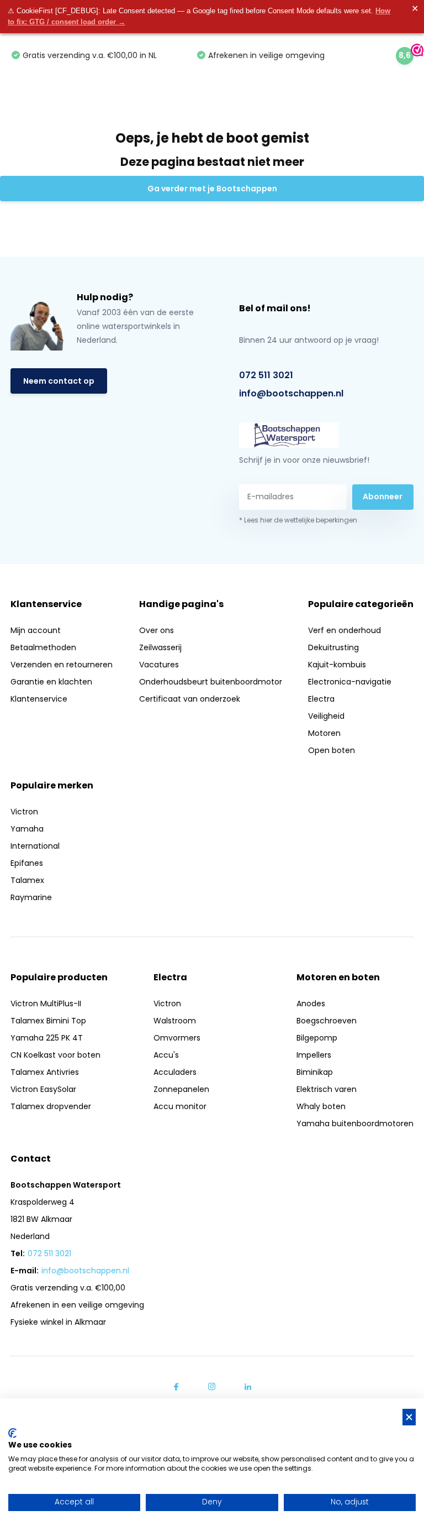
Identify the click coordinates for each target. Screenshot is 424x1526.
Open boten (331, 750)
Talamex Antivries (44, 1072)
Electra (321, 698)
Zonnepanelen (181, 1089)
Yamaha (27, 828)
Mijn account (35, 630)
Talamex (27, 880)
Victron (24, 811)
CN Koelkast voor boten (55, 1054)
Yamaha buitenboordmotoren (355, 1123)
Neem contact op (58, 380)
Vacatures (159, 664)
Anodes (310, 1003)
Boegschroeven (326, 1020)
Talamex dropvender (50, 1106)
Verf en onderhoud (344, 630)
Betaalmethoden (43, 647)
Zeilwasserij (160, 647)
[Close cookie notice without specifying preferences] (409, 1417)
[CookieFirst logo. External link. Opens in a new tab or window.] (12, 1433)
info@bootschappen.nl (291, 393)
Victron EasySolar (43, 1089)
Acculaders (175, 1072)
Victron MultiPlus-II (45, 1003)
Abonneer (382, 496)
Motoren (324, 733)
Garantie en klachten (51, 681)
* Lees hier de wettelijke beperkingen (298, 520)
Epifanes (26, 863)
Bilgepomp (316, 1037)
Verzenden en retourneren (61, 664)
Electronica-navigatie (349, 681)
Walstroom (174, 1020)
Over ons (156, 630)
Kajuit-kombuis (337, 664)
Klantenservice (38, 698)
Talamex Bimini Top (48, 1020)
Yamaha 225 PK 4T (46, 1037)
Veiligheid (326, 716)
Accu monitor (179, 1106)
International (35, 845)
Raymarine (31, 897)
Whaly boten (321, 1106)
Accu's (166, 1054)
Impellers (313, 1054)
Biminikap (314, 1072)
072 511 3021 (266, 375)
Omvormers (176, 1037)
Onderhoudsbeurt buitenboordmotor (210, 681)
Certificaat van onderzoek (189, 698)
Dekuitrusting (333, 647)
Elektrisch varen (326, 1089)
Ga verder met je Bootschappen (212, 188)
